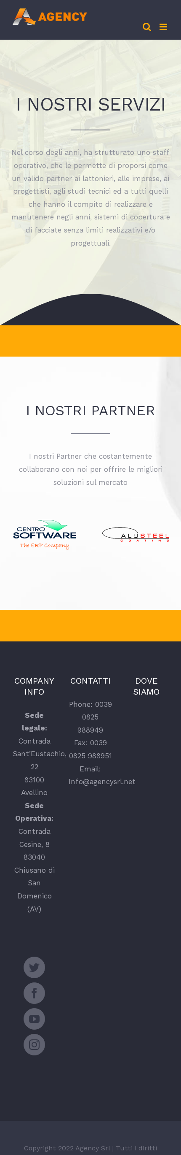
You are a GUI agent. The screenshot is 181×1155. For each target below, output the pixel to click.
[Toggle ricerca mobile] (147, 26)
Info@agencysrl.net (102, 781)
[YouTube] (34, 1019)
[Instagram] (34, 1044)
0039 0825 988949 (94, 717)
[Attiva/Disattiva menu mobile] (164, 26)
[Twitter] (34, 967)
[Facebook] (34, 993)
